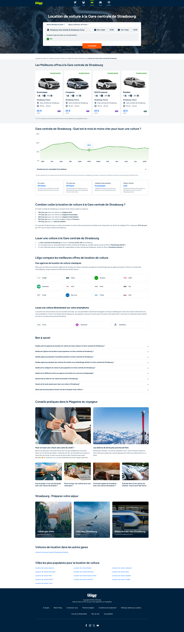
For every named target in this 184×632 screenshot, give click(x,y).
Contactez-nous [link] (72, 608)
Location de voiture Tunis (43, 583)
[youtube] (98, 625)
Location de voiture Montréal (83, 572)
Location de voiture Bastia (82, 568)
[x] (94, 625)
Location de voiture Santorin (83, 579)
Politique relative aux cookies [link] (131, 608)
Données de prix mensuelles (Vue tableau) (52, 169)
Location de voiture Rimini (44, 579)
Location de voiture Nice (120, 572)
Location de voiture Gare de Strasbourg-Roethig (51, 552)
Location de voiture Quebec (121, 576)
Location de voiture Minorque (45, 572)
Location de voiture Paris (43, 576)
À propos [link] (46, 608)
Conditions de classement (107, 608)
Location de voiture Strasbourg (76, 58)
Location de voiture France (57, 58)
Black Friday (58, 608)
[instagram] (90, 625)
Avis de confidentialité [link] (79, 614)
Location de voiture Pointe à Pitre (85, 576)
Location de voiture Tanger (121, 579)
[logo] (39, 3)
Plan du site (95, 614)
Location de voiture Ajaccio (44, 568)
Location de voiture (41, 58)
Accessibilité (108, 614)
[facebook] (86, 625)
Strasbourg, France (43, 100)
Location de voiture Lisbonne (122, 568)
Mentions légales (88, 608)
